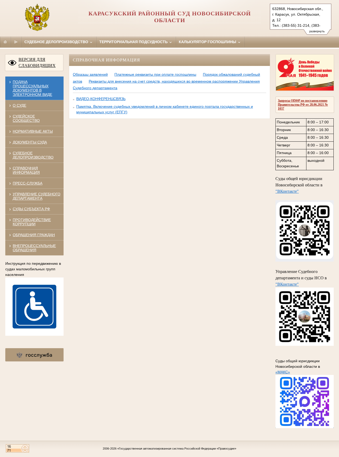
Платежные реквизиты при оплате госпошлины (155, 74)
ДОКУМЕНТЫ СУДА (30, 142)
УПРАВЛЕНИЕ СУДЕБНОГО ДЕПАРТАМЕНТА (36, 196)
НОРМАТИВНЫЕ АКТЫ (33, 131)
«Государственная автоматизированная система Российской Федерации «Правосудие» (176, 448)
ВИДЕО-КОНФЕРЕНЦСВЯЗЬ (101, 99)
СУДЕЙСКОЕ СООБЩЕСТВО (26, 118)
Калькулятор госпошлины (208, 42)
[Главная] (5, 42)
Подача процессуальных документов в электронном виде (32, 88)
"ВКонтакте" (287, 191)
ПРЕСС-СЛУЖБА (27, 183)
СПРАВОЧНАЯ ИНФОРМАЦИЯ (26, 170)
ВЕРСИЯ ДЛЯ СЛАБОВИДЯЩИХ (37, 62)
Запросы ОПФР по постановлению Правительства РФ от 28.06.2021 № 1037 (303, 104)
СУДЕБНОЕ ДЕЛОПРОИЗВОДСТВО (33, 155)
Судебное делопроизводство (56, 42)
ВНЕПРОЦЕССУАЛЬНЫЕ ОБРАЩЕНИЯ (34, 248)
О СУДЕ (19, 105)
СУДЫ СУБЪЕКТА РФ (31, 209)
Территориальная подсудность (134, 42)
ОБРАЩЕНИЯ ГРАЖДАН (34, 235)
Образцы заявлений (90, 74)
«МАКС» (282, 372)
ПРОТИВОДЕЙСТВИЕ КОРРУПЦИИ (32, 222)
